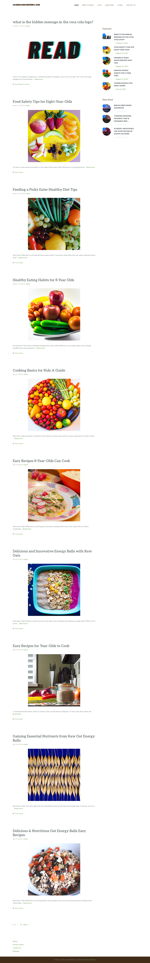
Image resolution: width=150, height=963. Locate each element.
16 (21, 925)
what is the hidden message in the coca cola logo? (53, 22)
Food (99, 5)
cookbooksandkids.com (26, 5)
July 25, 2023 (121, 89)
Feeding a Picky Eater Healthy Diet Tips (45, 190)
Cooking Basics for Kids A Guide (39, 370)
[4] (107, 77)
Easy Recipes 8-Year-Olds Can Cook (41, 461)
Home (76, 5)
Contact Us (130, 5)
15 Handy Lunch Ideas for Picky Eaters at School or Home (124, 131)
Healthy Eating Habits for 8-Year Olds (43, 280)
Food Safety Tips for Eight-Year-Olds (42, 102)
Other (120, 5)
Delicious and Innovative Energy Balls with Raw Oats (52, 553)
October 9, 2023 (122, 43)
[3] (107, 64)
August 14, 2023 (122, 53)
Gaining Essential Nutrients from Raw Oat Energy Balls (54, 738)
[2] (107, 54)
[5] (107, 90)
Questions (109, 5)
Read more (39, 79)
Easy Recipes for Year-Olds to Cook (41, 646)
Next (26, 925)
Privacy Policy (18, 945)
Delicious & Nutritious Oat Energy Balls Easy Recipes (49, 833)
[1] (107, 41)
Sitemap (16, 951)
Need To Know (88, 5)
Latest (21, 172)
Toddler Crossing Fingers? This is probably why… (122, 118)
